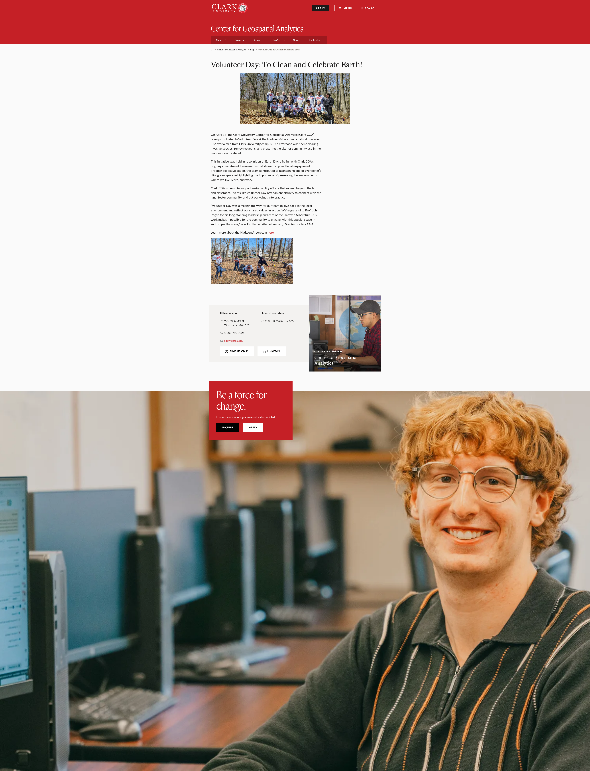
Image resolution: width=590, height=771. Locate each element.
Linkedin (273, 351)
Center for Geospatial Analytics (257, 28)
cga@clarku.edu (233, 340)
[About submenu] (226, 40)
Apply (321, 8)
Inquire (227, 427)
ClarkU (212, 49)
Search (371, 8)
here (271, 232)
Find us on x (239, 351)
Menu (348, 8)
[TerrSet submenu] (284, 40)
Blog (252, 49)
